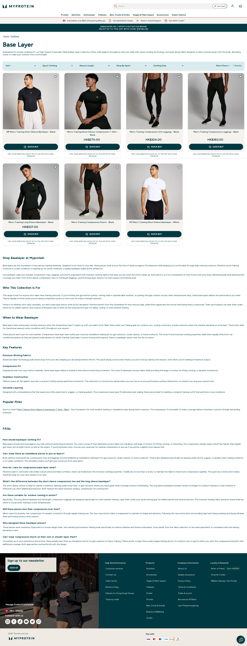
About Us (182, 568)
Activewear (89, 15)
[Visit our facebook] (13, 621)
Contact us (110, 575)
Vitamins (102, 15)
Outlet (149, 593)
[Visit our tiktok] (20, 621)
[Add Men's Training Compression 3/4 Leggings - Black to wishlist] (179, 76)
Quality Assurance (186, 575)
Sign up (14, 568)
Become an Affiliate (187, 599)
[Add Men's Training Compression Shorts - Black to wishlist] (117, 167)
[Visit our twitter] (32, 621)
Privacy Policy (184, 581)
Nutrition (76, 15)
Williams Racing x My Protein (224, 581)
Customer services (114, 568)
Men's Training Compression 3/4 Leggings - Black (154, 132)
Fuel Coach (221, 6)
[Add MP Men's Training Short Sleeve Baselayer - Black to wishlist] (55, 76)
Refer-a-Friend (225, 568)
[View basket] (240, 6)
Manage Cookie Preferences (20, 604)
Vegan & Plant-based (143, 15)
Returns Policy (112, 587)
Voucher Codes (218, 575)
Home (6, 36)
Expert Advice (179, 15)
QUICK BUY (33, 147)
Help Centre (111, 581)
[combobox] (170, 6)
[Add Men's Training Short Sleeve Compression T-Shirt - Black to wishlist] (117, 76)
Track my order (112, 599)
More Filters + (223, 66)
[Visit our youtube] (26, 621)
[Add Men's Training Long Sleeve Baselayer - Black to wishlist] (55, 167)
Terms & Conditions (187, 587)
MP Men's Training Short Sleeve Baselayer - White (154, 222)
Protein (64, 15)
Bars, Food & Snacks (155, 605)
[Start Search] (115, 6)
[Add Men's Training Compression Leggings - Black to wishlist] (240, 76)
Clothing (15, 36)
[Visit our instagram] (7, 621)
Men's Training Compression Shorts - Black (92, 222)
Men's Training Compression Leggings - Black (216, 132)
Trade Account (185, 593)
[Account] (233, 6)
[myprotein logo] (18, 6)
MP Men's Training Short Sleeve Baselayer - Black (31, 132)
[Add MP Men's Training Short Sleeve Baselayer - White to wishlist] (179, 167)
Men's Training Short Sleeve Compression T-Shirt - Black (92, 133)
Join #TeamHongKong (188, 605)
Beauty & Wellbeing (155, 612)
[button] (241, 640)
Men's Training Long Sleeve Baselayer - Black (30, 222)
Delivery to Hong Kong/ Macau (119, 593)
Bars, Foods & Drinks (120, 15)
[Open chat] (38, 621)
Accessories (163, 15)
